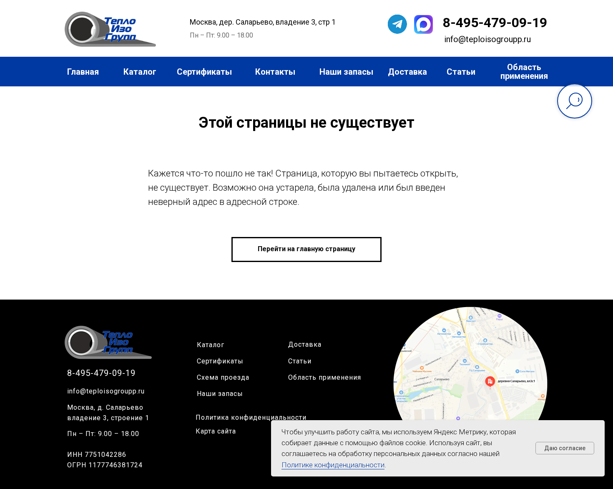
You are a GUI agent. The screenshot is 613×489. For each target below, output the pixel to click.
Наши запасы (220, 394)
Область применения (324, 377)
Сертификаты (220, 361)
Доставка (305, 344)
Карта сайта (216, 431)
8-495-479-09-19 (495, 22)
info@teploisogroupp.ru (106, 391)
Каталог (210, 345)
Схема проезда (223, 377)
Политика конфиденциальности (251, 417)
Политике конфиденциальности (332, 465)
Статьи (300, 361)
